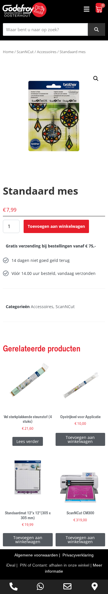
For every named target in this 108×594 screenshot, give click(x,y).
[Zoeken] (96, 29)
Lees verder (27, 441)
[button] (86, 9)
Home (8, 51)
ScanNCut (25, 51)
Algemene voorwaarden (36, 555)
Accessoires (46, 51)
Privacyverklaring (78, 555)
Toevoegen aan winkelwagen (56, 226)
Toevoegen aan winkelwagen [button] (80, 439)
